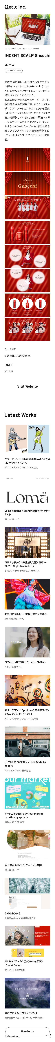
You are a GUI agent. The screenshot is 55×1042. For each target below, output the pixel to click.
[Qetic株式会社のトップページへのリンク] (15, 7)
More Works (27, 1031)
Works (13, 48)
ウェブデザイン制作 (14, 70)
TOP (6, 48)
